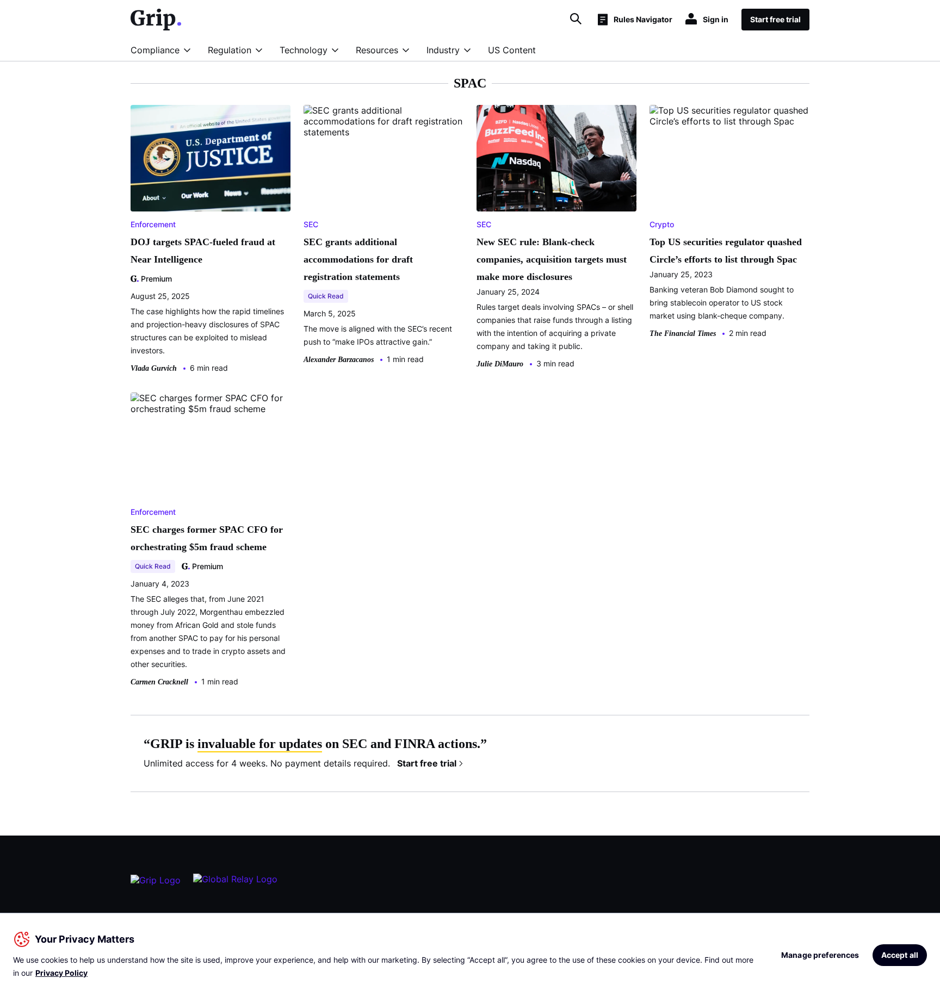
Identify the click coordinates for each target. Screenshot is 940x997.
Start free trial (426, 763)
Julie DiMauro (500, 364)
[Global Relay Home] (235, 884)
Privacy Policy (61, 972)
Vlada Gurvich (154, 368)
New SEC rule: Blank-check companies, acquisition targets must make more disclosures (552, 259)
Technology (303, 50)
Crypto (662, 224)
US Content (512, 50)
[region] (470, 955)
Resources (377, 50)
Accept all (899, 954)
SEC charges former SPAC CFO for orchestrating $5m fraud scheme (207, 538)
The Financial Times (683, 333)
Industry (443, 50)
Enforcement (153, 224)
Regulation (229, 50)
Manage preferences (820, 954)
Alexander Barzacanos (339, 360)
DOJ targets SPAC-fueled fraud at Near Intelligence (203, 250)
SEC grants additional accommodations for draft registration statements (358, 259)
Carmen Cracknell (159, 682)
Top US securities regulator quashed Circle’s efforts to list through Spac (726, 250)
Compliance (155, 50)
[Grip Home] (156, 884)
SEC (311, 224)
